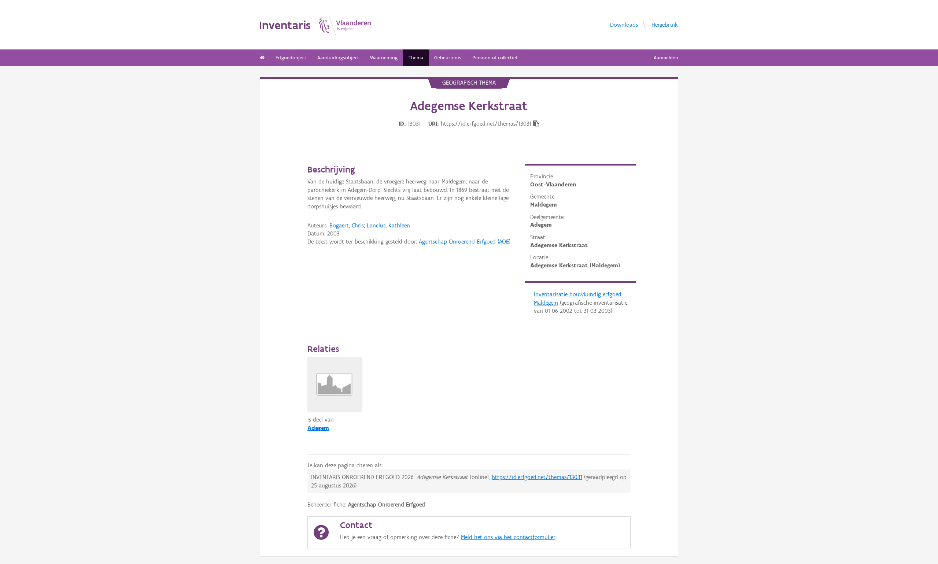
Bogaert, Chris (346, 225)
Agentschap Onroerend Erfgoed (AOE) (464, 241)
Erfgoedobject (291, 58)
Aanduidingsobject (338, 58)
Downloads (624, 24)
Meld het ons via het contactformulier (508, 537)
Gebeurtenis (447, 58)
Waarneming (384, 58)
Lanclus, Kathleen (388, 225)
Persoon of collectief (494, 58)
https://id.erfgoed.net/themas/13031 (537, 477)
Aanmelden (666, 58)
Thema (416, 58)
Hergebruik (664, 24)
